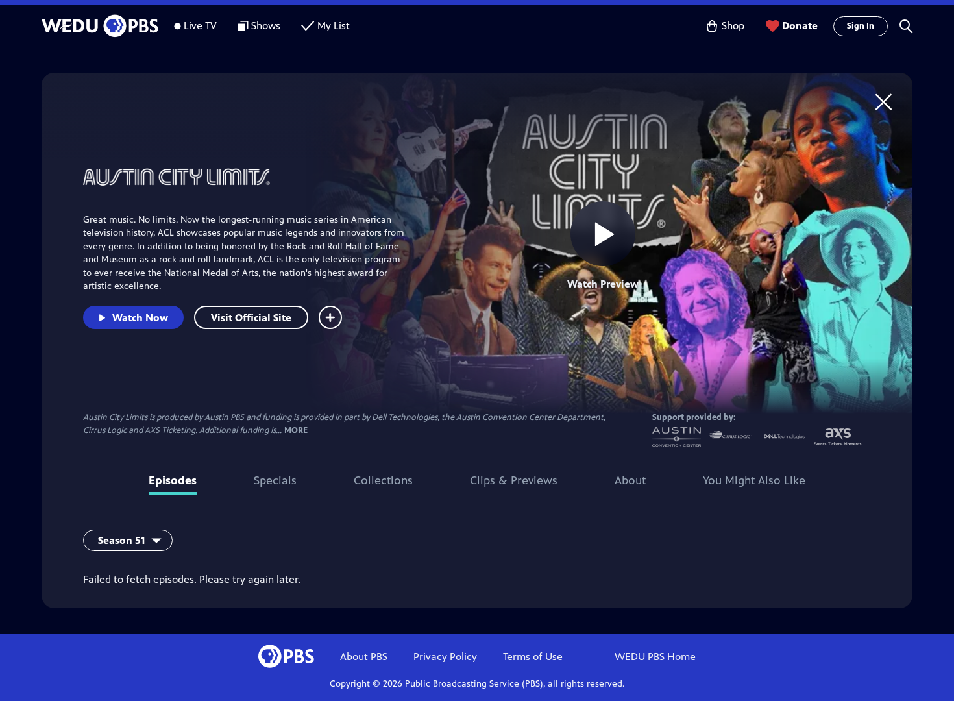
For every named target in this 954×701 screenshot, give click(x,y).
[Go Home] (883, 101)
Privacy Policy (445, 656)
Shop (733, 25)
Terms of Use (533, 656)
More (296, 431)
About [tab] (630, 480)
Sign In (860, 26)
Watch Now (140, 318)
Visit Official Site (251, 318)
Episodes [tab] (173, 480)
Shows (265, 25)
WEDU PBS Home (655, 656)
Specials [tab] (275, 480)
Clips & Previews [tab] (513, 480)
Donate (800, 25)
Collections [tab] (383, 480)
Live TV (200, 25)
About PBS (363, 656)
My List (333, 25)
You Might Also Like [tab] (754, 480)
